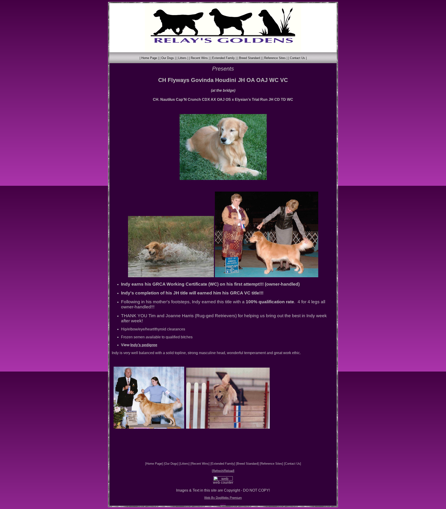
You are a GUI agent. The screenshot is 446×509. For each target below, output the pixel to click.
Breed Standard (247, 463)
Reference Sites (271, 463)
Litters (184, 463)
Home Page (154, 463)
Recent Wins (200, 463)
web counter (223, 482)
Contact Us (292, 463)
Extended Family (222, 463)
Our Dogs (171, 463)
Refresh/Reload (223, 471)
